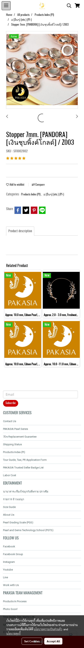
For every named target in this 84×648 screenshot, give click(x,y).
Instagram (9, 561)
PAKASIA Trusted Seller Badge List (23, 467)
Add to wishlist (16, 184)
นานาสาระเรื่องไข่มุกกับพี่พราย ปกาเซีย (25, 491)
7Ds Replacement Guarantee (19, 436)
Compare (40, 184)
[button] (68, 5)
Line (5, 577)
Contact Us (9, 421)
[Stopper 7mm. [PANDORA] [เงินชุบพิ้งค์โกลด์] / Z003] (42, 70)
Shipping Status (12, 444)
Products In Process (15, 601)
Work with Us (11, 585)
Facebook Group (13, 554)
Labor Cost (9, 475)
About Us (8, 514)
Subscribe (11, 403)
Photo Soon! (10, 609)
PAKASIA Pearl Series (15, 428)
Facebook (9, 546)
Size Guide (9, 507)
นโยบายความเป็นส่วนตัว (48, 629)
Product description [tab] (20, 231)
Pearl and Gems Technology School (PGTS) (28, 530)
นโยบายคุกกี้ (13, 633)
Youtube (8, 569)
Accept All (53, 641)
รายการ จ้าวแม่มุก (13, 499)
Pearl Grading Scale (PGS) (18, 522)
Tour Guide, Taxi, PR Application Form (25, 459)
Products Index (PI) (31, 194)
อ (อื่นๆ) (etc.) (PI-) (53, 194)
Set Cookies (32, 641)
